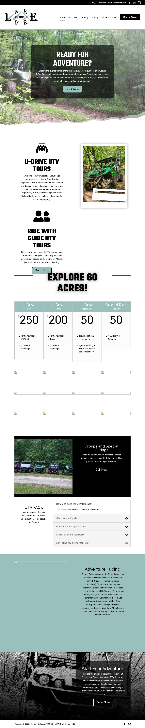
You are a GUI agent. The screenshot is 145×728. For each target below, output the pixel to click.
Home (62, 17)
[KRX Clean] (57, 414)
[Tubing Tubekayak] (87, 394)
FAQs (114, 17)
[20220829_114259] (116, 373)
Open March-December (117, 3)
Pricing (85, 17)
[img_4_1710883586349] (116, 394)
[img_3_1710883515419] (87, 414)
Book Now (72, 89)
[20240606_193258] (28, 414)
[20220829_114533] (57, 394)
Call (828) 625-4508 (98, 3)
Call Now (101, 469)
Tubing (95, 17)
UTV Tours (73, 17)
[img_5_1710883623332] (116, 414)
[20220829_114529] (87, 373)
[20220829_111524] (57, 373)
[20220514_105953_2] (28, 394)
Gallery (105, 17)
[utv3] (28, 373)
